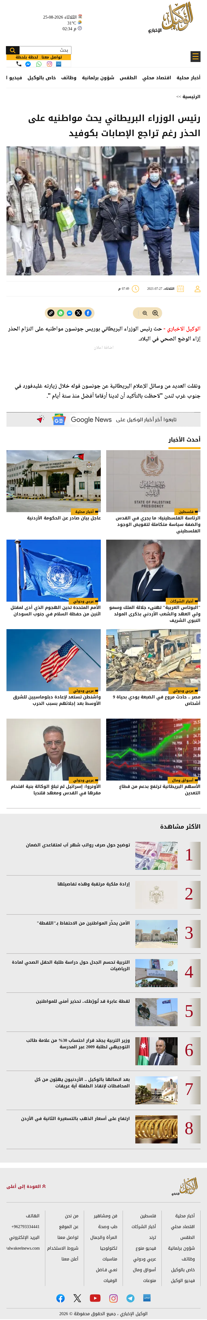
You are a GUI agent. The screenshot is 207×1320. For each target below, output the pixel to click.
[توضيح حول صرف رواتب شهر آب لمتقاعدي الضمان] (156, 856)
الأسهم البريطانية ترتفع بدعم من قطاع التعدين (160, 790)
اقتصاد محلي (156, 77)
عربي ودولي (83, 601)
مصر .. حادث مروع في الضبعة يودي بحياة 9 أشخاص (157, 701)
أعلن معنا (69, 1259)
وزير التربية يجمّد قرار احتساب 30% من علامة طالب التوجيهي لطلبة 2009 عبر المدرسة (78, 1043)
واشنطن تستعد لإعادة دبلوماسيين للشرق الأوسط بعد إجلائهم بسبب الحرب (57, 701)
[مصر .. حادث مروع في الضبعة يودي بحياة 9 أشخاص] (153, 660)
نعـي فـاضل (106, 1270)
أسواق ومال (183, 780)
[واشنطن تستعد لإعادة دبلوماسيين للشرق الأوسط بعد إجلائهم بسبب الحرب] (53, 660)
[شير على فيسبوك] (88, 313)
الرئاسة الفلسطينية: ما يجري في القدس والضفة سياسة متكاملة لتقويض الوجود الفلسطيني (158, 524)
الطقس (128, 77)
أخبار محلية (189, 77)
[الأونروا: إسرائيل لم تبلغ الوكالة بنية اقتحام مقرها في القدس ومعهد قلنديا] (53, 750)
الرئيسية (191, 96)
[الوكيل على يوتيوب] (95, 1298)
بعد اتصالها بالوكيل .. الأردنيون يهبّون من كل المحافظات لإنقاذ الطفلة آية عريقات (82, 1082)
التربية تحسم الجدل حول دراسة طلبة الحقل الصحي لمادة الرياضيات (71, 965)
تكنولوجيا (108, 1248)
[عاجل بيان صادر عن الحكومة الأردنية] (53, 481)
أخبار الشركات (182, 601)
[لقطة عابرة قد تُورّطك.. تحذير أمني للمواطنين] (156, 1012)
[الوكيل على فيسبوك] (60, 1298)
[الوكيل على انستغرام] (113, 1298)
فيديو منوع (146, 1248)
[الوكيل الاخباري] (185, 1187)
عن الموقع (68, 1226)
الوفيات (110, 1280)
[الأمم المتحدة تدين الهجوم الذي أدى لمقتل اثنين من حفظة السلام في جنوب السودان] (53, 571)
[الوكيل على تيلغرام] (130, 1298)
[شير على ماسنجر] (69, 313)
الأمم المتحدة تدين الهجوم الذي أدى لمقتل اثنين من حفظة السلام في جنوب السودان (56, 611)
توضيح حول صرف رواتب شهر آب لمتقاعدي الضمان (78, 845)
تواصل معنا (67, 1237)
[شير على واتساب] (60, 313)
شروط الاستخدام (62, 1248)
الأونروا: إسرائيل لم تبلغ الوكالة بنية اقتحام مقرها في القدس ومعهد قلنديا (56, 790)
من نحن (71, 1216)
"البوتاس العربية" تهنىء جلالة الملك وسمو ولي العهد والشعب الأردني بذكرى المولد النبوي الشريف (155, 614)
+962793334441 (25, 1226)
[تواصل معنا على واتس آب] (39, 64)
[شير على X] (78, 313)
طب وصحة (107, 1226)
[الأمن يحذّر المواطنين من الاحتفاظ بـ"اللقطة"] (156, 934)
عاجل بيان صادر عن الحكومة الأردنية (64, 518)
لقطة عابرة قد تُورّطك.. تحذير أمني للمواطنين (83, 1001)
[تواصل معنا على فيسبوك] (28, 64)
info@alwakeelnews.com (23, 1248)
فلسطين (186, 511)
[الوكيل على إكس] (77, 1298)
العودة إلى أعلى (24, 1187)
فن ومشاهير (105, 1216)
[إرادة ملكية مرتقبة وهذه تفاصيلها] (156, 895)
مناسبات (109, 1259)
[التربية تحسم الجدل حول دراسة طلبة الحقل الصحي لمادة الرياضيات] (156, 973)
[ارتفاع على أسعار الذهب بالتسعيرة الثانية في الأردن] (156, 1129)
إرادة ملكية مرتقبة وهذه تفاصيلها (93, 884)
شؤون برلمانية (98, 77)
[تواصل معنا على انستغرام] (49, 64)
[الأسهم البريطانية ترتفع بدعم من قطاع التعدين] (153, 750)
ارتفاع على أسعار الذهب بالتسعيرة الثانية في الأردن (75, 1118)
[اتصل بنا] (18, 63)
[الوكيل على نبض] (147, 1298)
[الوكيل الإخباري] (172, 20)
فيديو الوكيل (183, 1280)
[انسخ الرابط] (50, 313)
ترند (152, 1237)
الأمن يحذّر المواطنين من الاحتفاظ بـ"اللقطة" (83, 923)
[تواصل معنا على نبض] (58, 64)
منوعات (149, 1280)
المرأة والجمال (103, 1237)
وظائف (69, 77)
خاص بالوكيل (41, 77)
